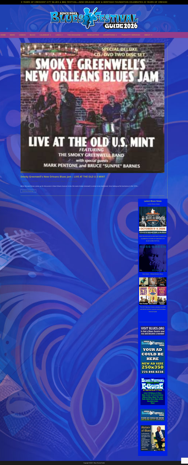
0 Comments (73, 181)
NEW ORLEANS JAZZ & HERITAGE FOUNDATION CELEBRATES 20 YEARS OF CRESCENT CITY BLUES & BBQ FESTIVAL (94, 2)
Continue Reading (29, 191)
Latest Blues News (54, 181)
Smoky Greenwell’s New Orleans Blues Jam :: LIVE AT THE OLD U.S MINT (63, 176)
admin (25, 181)
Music (63, 181)
